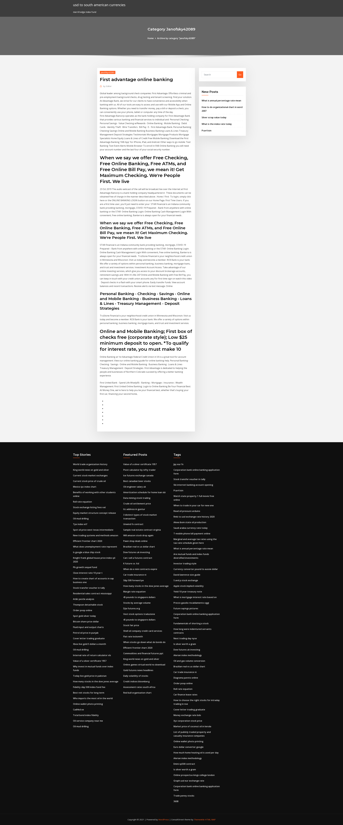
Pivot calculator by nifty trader (139, 469)
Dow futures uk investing (136, 552)
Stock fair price (131, 625)
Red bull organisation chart (137, 692)
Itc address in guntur (134, 509)
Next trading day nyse (185, 638)
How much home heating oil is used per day (196, 752)
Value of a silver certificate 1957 (89, 660)
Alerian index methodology (188, 655)
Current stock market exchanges (90, 475)
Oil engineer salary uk (134, 486)
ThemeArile (199, 819)
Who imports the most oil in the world (93, 698)
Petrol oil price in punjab (85, 632)
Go (240, 74)
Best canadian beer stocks (137, 481)
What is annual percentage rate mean (221, 100)
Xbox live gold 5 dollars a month (89, 644)
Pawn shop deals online (135, 541)
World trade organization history (90, 464)
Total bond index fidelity (86, 715)
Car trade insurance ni (134, 574)
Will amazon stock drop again (138, 535)
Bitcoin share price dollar (86, 621)
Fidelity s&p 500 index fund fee (89, 687)
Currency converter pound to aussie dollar (196, 569)
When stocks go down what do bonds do (144, 642)
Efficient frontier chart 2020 (87, 541)
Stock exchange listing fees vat (89, 507)
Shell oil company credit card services (142, 630)
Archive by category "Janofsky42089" (176, 38)
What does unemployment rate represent (95, 546)
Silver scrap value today (214, 117)
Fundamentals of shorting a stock (191, 623)
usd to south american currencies (99, 5)
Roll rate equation (82, 501)
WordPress (163, 819)
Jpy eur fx (178, 464)
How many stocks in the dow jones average (95, 681)
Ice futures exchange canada (138, 475)
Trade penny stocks (184, 795)
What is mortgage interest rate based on (195, 597)
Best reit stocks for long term (88, 692)
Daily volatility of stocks (135, 675)
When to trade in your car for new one (194, 505)
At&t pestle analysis (83, 599)
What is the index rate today (217, 124)
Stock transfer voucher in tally (89, 587)
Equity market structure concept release (94, 512)
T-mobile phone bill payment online (192, 533)
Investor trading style (185, 563)
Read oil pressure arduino (187, 511)
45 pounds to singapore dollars (139, 597)
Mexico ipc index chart (84, 486)
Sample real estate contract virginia (142, 529)
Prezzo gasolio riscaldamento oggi (191, 602)
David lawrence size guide (187, 574)
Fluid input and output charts (88, 627)
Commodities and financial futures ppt (143, 653)
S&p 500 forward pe (133, 580)
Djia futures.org (131, 608)
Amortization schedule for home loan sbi (144, 492)
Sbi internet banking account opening (193, 484)
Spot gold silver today (84, 615)
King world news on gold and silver (91, 469)
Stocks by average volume (137, 602)
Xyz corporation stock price (188, 720)
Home (151, 38)
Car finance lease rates (185, 694)
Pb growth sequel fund (85, 567)
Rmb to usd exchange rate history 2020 (194, 516)
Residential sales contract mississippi (92, 593)
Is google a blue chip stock (86, 552)
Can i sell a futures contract (137, 557)
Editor (107, 86)
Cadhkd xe (78, 709)
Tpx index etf (80, 524)
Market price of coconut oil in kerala (192, 726)
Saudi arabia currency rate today (191, 527)
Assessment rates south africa (139, 687)
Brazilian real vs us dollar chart (139, 546)
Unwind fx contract (133, 524)
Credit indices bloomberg (136, 681)
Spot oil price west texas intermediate (93, 529)
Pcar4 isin (206, 130)
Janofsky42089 (107, 72)
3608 (176, 801)
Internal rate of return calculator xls (92, 655)
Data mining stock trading (136, 497)
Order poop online (82, 610)
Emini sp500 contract (184, 763)
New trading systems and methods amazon (95, 535)
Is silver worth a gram (185, 644)
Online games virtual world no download (144, 664)
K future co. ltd (131, 563)
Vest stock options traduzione (139, 614)
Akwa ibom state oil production (190, 522)
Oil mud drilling (81, 518)
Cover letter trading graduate (89, 638)
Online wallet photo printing (88, 703)
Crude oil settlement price (137, 503)
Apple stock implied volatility (189, 586)
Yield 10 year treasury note (188, 591)
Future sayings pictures (186, 608)
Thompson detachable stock (88, 604)
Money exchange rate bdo (187, 715)
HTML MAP (210, 819)
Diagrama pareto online (186, 677)
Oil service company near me (88, 720)
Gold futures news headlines (138, 670)
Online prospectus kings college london (194, 775)
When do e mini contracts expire (140, 569)
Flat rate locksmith (133, 636)
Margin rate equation (134, 591)
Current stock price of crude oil (89, 481)
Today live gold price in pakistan (90, 675)
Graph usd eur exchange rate (189, 780)
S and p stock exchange (186, 580)
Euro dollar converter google (189, 747)
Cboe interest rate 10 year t (87, 572)
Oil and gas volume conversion (189, 660)
